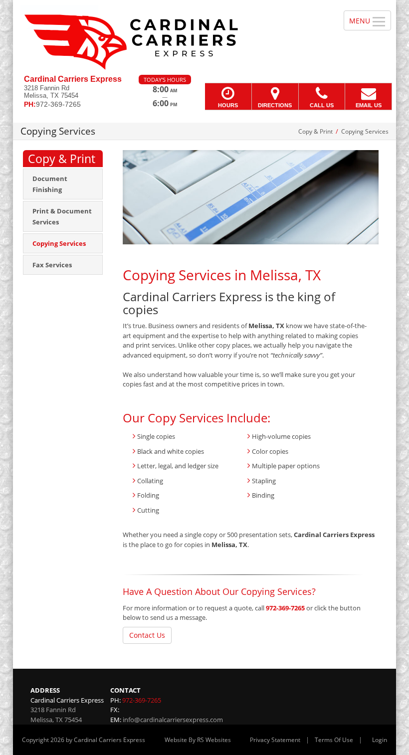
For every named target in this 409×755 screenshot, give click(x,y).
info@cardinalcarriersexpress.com (173, 719)
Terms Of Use (334, 740)
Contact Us (147, 635)
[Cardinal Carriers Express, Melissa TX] (204, 37)
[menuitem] (62, 184)
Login (379, 740)
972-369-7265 (285, 607)
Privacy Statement (275, 740)
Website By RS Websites (198, 740)
